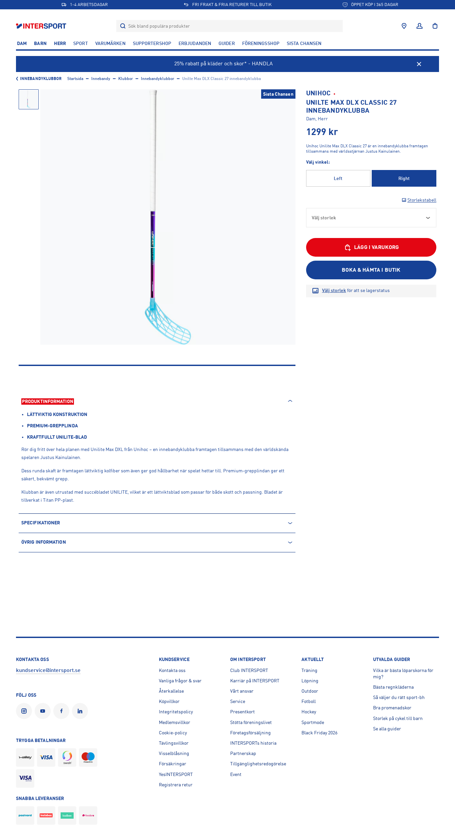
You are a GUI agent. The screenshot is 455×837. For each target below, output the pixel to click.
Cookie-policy (173, 732)
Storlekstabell (421, 200)
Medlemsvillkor (174, 722)
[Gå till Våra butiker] (404, 26)
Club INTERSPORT (249, 670)
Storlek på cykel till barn (398, 718)
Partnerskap (243, 753)
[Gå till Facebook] (62, 711)
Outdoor (309, 691)
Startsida (75, 78)
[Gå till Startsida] (42, 26)
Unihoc (318, 93)
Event (235, 774)
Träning (309, 670)
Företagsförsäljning (250, 732)
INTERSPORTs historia (253, 743)
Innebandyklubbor (41, 78)
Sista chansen (304, 43)
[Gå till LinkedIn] (81, 711)
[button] (28, 99)
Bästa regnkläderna (393, 687)
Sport (80, 43)
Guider (227, 43)
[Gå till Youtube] (44, 711)
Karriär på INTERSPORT (254, 680)
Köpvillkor (169, 701)
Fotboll (308, 701)
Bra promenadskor (392, 707)
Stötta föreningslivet (251, 722)
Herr (60, 43)
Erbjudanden (195, 43)
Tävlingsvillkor (174, 743)
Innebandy (100, 78)
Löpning (309, 680)
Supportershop (152, 43)
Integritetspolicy (176, 711)
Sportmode (312, 722)
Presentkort (242, 711)
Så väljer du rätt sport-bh (399, 697)
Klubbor (125, 78)
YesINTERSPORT (176, 774)
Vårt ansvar (241, 691)
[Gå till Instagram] (25, 711)
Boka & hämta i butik (371, 270)
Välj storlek (334, 290)
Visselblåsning (174, 753)
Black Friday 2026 (319, 732)
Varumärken (110, 43)
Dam (22, 43)
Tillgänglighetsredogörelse (258, 763)
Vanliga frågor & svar (180, 680)
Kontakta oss (172, 670)
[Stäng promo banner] (419, 64)
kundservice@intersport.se (48, 670)
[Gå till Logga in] (419, 26)
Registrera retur (176, 784)
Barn (40, 43)
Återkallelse (171, 691)
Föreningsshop (260, 43)
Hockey (308, 711)
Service (237, 701)
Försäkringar (172, 763)
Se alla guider (387, 728)
